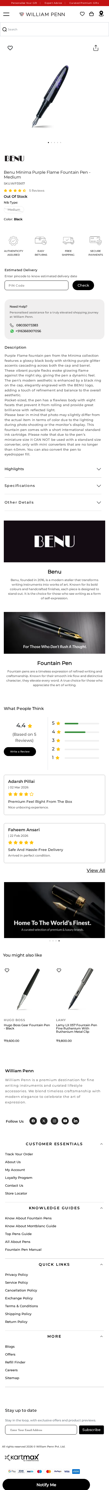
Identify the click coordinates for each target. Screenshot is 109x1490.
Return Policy (16, 1322)
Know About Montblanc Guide (30, 1226)
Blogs (10, 1346)
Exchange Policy (19, 1298)
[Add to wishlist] (10, 48)
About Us (13, 1162)
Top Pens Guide (18, 1234)
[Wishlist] (82, 14)
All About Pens (17, 1242)
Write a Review (20, 751)
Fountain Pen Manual (23, 1249)
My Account (15, 1170)
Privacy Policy (16, 1275)
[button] (48, 142)
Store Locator (16, 1193)
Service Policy (16, 1282)
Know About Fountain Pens (28, 1218)
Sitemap (12, 1378)
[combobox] (54, 29)
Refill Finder (15, 1362)
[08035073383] (12, 325)
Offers (10, 1354)
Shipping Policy (18, 1314)
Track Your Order (19, 1154)
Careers (11, 1370)
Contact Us (14, 1185)
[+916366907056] (12, 331)
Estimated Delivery (21, 270)
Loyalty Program (18, 1178)
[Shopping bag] (91, 14)
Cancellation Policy (21, 1290)
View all (96, 870)
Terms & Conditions (21, 1306)
